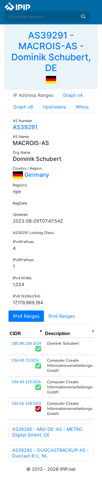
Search (83, 16)
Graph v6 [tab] (23, 107)
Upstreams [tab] (54, 107)
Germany (36, 174)
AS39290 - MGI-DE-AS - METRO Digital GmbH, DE (47, 432)
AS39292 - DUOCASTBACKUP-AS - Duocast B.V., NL (50, 453)
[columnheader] (26, 331)
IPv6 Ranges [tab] (61, 316)
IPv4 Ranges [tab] (26, 316)
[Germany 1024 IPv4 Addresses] (51, 79)
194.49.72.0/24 (25, 360)
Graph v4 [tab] (73, 95)
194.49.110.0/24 (26, 382)
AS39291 (25, 127)
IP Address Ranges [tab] (33, 95)
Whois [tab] (82, 107)
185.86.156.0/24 (26, 343)
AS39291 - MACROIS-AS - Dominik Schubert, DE (51, 51)
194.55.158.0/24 (26, 403)
